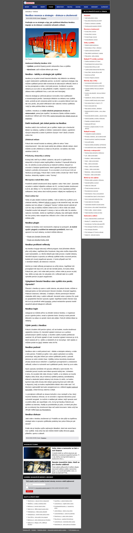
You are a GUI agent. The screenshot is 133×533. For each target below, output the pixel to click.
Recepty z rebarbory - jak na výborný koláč (95, 136)
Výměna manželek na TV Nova (92, 61)
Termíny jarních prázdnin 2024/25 (93, 26)
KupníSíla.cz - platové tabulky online (63, 501)
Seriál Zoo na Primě (90, 75)
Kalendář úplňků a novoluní (92, 183)
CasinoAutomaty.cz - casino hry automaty (64, 513)
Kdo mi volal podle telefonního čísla (94, 199)
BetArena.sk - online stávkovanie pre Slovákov (39, 520)
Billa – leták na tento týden (91, 163)
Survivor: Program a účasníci (92, 77)
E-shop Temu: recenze (90, 31)
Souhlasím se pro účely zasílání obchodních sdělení (48, 488)
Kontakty (34, 530)
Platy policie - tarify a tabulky (92, 56)
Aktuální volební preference (92, 45)
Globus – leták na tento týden (92, 169)
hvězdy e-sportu (50, 202)
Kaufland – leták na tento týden (92, 158)
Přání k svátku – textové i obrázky (93, 210)
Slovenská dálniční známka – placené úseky (96, 115)
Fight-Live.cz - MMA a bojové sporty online (38, 509)
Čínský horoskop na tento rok (92, 188)
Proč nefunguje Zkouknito (91, 229)
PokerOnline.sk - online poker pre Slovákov (65, 524)
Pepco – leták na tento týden (92, 166)
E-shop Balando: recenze (91, 39)
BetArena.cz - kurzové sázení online (36, 506)
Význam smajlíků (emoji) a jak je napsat (94, 100)
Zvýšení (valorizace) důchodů (92, 50)
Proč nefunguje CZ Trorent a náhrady (94, 232)
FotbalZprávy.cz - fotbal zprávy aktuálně (37, 511)
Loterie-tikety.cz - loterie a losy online (63, 511)
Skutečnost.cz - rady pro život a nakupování (38, 501)
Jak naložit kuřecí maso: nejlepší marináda (95, 147)
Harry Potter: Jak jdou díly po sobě (93, 72)
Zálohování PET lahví (90, 124)
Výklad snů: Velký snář (90, 185)
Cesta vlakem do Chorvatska (92, 202)
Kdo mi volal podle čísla (91, 106)
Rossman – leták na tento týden (93, 174)
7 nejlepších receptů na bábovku (93, 134)
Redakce (43, 18)
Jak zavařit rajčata (89, 142)
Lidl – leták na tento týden (91, 155)
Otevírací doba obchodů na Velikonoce (94, 153)
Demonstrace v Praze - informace (93, 48)
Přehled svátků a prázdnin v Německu (94, 180)
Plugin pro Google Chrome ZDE (38, 237)
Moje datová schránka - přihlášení (93, 108)
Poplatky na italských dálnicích (92, 121)
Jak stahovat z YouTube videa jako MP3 (95, 224)
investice (48, 301)
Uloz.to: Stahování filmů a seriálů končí (94, 218)
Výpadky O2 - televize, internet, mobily (94, 97)
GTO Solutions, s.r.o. (74, 530)
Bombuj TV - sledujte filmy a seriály (93, 221)
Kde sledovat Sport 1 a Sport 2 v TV (93, 103)
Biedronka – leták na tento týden (93, 172)
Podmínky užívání (42, 530)
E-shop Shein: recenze (90, 34)
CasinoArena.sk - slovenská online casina (64, 521)
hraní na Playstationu (43, 410)
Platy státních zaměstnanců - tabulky (94, 53)
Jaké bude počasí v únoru (91, 18)
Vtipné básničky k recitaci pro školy (93, 212)
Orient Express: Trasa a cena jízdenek (94, 193)
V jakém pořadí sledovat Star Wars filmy (94, 69)
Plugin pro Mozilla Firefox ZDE (38, 240)
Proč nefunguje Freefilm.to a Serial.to (94, 226)
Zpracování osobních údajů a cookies (57, 530)
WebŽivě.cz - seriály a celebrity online (37, 503)
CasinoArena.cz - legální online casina (63, 503)
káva (38, 173)
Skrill (40, 342)
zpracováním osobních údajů (42, 488)
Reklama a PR (26, 530)
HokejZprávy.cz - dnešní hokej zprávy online (38, 514)
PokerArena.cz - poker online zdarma (63, 516)
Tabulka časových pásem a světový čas (94, 86)
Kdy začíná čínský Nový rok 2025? (93, 20)
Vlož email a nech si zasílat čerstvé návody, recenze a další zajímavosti (50, 481)
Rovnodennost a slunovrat (91, 191)
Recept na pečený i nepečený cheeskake (95, 139)
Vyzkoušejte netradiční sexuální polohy (94, 204)
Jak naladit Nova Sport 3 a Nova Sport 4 (95, 196)
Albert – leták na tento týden (92, 161)
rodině (71, 431)
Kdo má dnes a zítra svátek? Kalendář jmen (95, 207)
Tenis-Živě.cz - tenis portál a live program (38, 517)
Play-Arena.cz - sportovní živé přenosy (63, 519)
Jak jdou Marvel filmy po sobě (92, 66)
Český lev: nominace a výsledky (93, 23)
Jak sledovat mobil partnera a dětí (93, 83)
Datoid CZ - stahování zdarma (92, 235)
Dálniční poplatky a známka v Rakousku (95, 118)
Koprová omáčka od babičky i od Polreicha (95, 144)
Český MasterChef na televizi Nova (93, 64)
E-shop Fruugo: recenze (91, 37)
